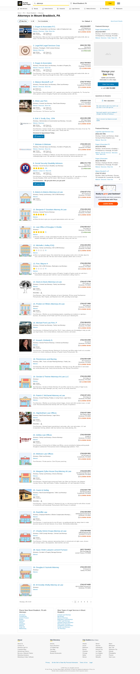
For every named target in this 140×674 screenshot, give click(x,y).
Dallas (84, 655)
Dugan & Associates (101, 158)
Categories (53, 651)
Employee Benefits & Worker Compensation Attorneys (54, 514)
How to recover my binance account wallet (106, 119)
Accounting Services (72, 121)
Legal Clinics (67, 398)
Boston (85, 649)
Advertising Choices (23, 651)
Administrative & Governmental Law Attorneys (52, 121)
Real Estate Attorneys (59, 103)
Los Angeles (99, 653)
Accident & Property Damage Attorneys (68, 65)
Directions (41, 31)
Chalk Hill (22, 627)
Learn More (40, 184)
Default (87, 21)
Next (90, 602)
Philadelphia (112, 653)
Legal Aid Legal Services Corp (104, 131)
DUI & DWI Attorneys (58, 194)
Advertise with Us (23, 647)
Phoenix (111, 655)
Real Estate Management (46, 492)
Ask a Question (109, 100)
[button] (118, 3)
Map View (24, 21)
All (33, 21)
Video (46, 31)
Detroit (97, 643)
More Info (52, 31)
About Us (20, 643)
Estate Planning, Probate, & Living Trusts (51, 398)
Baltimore (85, 647)
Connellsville (23, 616)
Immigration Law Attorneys (65, 625)
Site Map (52, 649)
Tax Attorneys (62, 628)
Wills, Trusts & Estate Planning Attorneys (51, 361)
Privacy (48, 662)
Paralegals (42, 48)
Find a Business (54, 645)
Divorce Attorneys (57, 437)
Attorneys (36, 29)
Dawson (21, 625)
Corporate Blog (22, 649)
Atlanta (85, 643)
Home (19, 13)
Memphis (98, 657)
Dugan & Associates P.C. (102, 29)
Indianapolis (99, 647)
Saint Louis (112, 657)
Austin (84, 645)
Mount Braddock (31, 13)
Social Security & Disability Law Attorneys (51, 165)
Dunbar (21, 619)
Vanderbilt (22, 624)
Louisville (98, 655)
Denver (85, 657)
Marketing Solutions (23, 655)
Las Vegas (99, 651)
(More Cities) (94, 640)
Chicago (85, 653)
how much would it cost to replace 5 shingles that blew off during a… (106, 113)
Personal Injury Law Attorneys (47, 65)
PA (24, 13)
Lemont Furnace (24, 618)
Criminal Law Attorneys (45, 103)
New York (111, 647)
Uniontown (22, 615)
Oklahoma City (113, 649)
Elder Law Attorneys (63, 84)
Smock (21, 622)
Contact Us (40, 136)
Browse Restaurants (56, 653)
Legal (90, 662)
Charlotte (85, 651)
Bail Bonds (61, 616)
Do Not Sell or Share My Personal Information (65, 662)
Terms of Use (83, 662)
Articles (52, 643)
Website (35, 31)
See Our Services (106, 152)
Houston (98, 645)
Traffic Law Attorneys (61, 492)
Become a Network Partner (25, 653)
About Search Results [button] (116, 21)
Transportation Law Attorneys (47, 29)
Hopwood (22, 621)
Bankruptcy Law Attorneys (59, 266)
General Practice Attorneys (47, 212)
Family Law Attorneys (45, 194)
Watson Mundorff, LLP (102, 171)
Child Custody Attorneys (53, 48)
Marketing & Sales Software (26, 657)
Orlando (111, 651)
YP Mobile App (54, 647)
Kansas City (99, 649)
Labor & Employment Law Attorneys (67, 29)
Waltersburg (22, 628)
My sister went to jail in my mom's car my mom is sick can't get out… (107, 106)
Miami (110, 643)
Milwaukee (112, 645)
